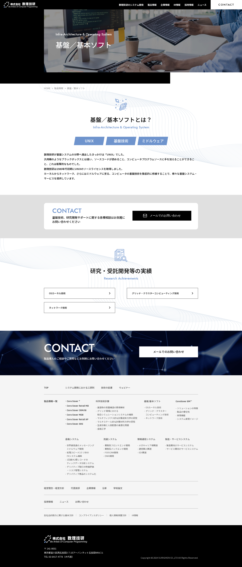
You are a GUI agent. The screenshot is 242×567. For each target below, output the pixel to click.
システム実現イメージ (187, 418)
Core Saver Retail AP (77, 419)
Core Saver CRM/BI (77, 410)
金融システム (72, 439)
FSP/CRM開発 (111, 452)
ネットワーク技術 (58, 307)
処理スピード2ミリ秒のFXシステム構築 (78, 454)
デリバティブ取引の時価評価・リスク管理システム (80, 468)
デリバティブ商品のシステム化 (81, 473)
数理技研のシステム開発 (131, 4)
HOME (47, 88)
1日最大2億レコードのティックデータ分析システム (80, 461)
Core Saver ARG (75, 423)
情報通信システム (146, 439)
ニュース (202, 4)
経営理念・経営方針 (54, 488)
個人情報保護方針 (118, 515)
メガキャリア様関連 (148, 445)
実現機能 (181, 415)
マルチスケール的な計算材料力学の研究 (116, 421)
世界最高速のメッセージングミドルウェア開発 (80, 447)
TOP (46, 387)
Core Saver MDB (75, 414)
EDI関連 (142, 452)
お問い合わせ (82, 501)
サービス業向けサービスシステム (182, 448)
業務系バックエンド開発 (116, 448)
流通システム (110, 439)
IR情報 (177, 4)
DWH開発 (109, 455)
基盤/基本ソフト (152, 401)
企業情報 (165, 4)
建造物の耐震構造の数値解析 (111, 407)
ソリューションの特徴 (187, 408)
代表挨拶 (75, 488)
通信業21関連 (145, 448)
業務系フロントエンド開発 (117, 445)
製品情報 (152, 4)
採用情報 (189, 4)
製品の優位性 (183, 411)
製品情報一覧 (50, 401)
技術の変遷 (106, 387)
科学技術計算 (102, 401)
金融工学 (101, 428)
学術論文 (117, 488)
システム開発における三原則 (79, 387)
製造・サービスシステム (177, 439)
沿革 (104, 488)
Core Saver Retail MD (78, 405)
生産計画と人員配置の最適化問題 (113, 425)
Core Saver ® (73, 401)
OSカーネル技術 (57, 293)
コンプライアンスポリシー (91, 515)
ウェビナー (124, 387)
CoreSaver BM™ (184, 401)
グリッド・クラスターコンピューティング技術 (155, 293)
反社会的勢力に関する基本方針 (58, 515)
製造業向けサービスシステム (180, 445)
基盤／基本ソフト (76, 88)
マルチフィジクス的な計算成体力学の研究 (117, 418)
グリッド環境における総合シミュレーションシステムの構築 (115, 412)
